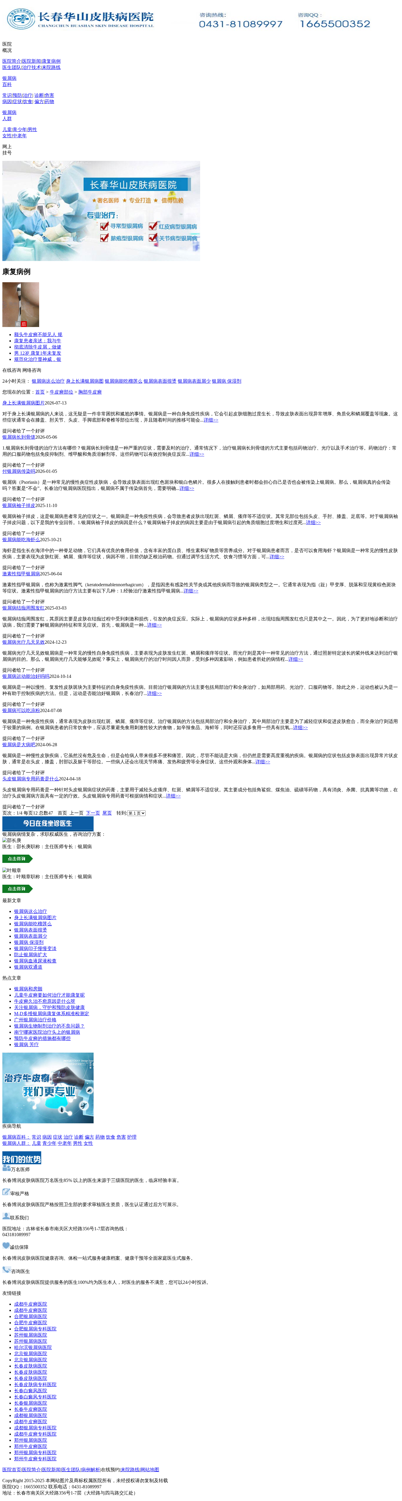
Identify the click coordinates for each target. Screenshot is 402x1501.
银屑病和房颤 (28, 988)
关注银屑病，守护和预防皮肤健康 (49, 1007)
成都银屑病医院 (30, 1415)
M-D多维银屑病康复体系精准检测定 (51, 1013)
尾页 (107, 812)
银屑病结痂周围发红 (23, 607)
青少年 (20, 129)
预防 (17, 95)
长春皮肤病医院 (30, 1365)
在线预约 (110, 1469)
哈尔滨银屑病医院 (33, 1347)
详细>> (211, 419)
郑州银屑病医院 (30, 1440)
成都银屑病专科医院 (35, 1427)
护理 (132, 1137)
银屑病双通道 (28, 967)
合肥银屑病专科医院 (35, 1328)
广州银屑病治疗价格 (35, 1019)
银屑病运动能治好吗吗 (25, 676)
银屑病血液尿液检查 (35, 960)
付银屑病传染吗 (18, 471)
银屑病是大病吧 (18, 744)
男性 (32, 129)
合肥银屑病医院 (30, 1316)
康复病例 (51, 61)
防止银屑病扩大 (30, 954)
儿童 (7, 129)
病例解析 (90, 1469)
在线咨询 (11, 370)
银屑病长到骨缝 (18, 437)
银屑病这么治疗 (48, 381)
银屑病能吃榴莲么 (123, 381)
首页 (40, 391)
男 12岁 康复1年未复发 (37, 353)
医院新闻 (31, 61)
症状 (17, 101)
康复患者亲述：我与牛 (37, 340)
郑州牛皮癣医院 (30, 1446)
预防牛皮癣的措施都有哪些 (42, 1038)
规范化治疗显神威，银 (37, 359)
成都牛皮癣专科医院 (35, 1433)
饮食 (27, 101)
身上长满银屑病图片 (23, 402)
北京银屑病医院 (30, 1353)
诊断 (39, 95)
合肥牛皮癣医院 (30, 1322)
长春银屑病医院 (30, 1403)
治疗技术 (31, 67)
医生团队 (11, 67)
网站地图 (149, 1469)
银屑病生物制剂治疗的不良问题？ (49, 1025)
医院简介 (11, 61)
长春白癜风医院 (30, 1390)
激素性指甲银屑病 (21, 573)
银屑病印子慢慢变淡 (35, 948)
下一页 (93, 812)
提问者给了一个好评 (23, 430)
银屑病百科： (16, 1137)
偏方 (39, 101)
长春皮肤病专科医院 (35, 1384)
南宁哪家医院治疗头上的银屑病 (47, 1032)
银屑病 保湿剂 (226, 381)
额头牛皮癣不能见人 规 (38, 334)
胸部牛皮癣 (90, 391)
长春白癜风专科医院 (35, 1396)
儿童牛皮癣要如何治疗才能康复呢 (49, 995)
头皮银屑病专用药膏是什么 (30, 778)
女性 (7, 135)
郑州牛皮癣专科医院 (35, 1458)
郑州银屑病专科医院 (35, 1452)
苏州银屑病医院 (30, 1334)
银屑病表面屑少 (194, 381)
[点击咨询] (17, 861)
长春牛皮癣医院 (30, 1409)
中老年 (20, 135)
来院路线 (51, 67)
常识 (7, 95)
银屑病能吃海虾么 (21, 539)
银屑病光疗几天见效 (23, 642)
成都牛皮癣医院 (30, 1304)
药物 (49, 101)
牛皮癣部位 (61, 391)
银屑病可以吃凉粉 (21, 710)
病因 (7, 101)
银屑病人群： (16, 1143)
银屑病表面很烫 (160, 381)
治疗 (27, 95)
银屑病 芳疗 (26, 1044)
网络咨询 (31, 370)
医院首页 (11, 1469)
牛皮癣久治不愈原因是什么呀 (44, 1001)
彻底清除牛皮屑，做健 (37, 346)
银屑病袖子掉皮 (18, 505)
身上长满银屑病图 (85, 381)
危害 (49, 95)
